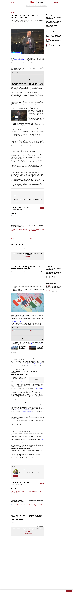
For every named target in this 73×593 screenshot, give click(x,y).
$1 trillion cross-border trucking (36, 350)
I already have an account (27, 263)
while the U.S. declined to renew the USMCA (34, 370)
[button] (11, 2)
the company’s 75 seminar (16, 326)
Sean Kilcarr (13, 23)
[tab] (13, 252)
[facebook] (24, 26)
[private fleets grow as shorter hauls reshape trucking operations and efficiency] (14, 355)
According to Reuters (15, 415)
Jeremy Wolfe (13, 279)
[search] (13, 2)
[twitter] (27, 26)
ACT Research (24, 325)
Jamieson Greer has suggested (26, 421)
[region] (27, 254)
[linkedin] (26, 26)
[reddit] (29, 26)
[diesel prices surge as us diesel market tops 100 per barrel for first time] (32, 355)
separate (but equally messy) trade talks (21, 419)
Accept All (69, 591)
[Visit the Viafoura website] (42, 256)
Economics (12, 12)
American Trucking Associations (19, 59)
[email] (30, 26)
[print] (43, 26)
